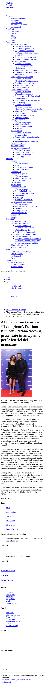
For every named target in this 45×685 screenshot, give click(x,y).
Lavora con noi (11, 260)
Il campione (10, 521)
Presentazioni (16, 185)
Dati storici (19, 195)
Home (8, 277)
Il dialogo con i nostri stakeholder (23, 234)
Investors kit (15, 215)
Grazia (8, 516)
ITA (7, 3)
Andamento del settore (23, 169)
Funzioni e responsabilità (24, 83)
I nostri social (16, 256)
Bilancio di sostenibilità (19, 245)
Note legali (10, 613)
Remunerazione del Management (27, 100)
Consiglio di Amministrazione (22, 77)
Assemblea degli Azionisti (20, 148)
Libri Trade (15, 31)
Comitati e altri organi (19, 103)
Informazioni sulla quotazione (26, 193)
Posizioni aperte (17, 267)
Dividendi (19, 208)
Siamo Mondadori (17, 262)
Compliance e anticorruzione (26, 70)
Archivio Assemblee (23, 154)
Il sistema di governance (20, 44)
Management (15, 20)
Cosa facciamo (11, 29)
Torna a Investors (21, 163)
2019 (8, 508)
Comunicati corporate (19, 174)
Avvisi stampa (20, 180)
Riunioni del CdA (22, 87)
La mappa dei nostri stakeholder (27, 241)
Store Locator (11, 7)
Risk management (17, 146)
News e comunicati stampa (21, 252)
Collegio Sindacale (18, 120)
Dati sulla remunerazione (20, 90)
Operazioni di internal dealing (26, 141)
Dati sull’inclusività (22, 230)
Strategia (14, 161)
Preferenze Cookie (13, 621)
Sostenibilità (10, 219)
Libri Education (16, 33)
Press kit (14, 258)
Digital (13, 38)
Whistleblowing (12, 626)
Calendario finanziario (19, 213)
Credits (8, 623)
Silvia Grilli (10, 525)
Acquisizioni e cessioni (24, 167)
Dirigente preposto (22, 118)
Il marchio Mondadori (19, 25)
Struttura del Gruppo (18, 18)
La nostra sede (16, 27)
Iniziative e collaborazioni (25, 232)
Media (13, 40)
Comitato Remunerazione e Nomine (29, 109)
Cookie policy (11, 619)
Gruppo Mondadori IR (24, 200)
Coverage (19, 198)
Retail (13, 36)
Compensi (19, 128)
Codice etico (20, 68)
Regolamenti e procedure (24, 51)
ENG (11, 3)
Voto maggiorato (21, 157)
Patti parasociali (21, 210)
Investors (9, 159)
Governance (10, 42)
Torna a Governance (23, 46)
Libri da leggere (17, 254)
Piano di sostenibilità (18, 221)
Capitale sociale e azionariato (22, 202)
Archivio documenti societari (26, 59)
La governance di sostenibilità (26, 243)
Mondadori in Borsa (18, 187)
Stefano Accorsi (12, 529)
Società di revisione (18, 144)
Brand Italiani (11, 512)
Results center (16, 182)
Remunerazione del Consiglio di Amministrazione (27, 97)
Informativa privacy (13, 615)
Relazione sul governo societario (27, 57)
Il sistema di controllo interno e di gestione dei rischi (28, 73)
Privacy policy (11, 617)
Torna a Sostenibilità (23, 226)
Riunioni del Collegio (23, 126)
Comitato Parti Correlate (24, 115)
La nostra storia (16, 23)
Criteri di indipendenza (24, 85)
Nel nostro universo (18, 264)
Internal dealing (16, 131)
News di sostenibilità (18, 247)
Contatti (9, 5)
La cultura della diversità (20, 223)
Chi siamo (9, 16)
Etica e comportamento (19, 61)
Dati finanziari (16, 172)
